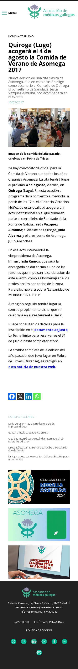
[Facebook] (12, 396)
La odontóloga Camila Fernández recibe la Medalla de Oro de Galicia (37, 449)
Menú (12, 13)
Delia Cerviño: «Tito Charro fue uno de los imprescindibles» (31, 425)
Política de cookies (39, 630)
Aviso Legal (21, 622)
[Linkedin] (28, 396)
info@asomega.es (31, 611)
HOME (12, 36)
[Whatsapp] (37, 396)
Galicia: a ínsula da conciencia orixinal (28, 432)
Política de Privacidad (49, 622)
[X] (20, 396)
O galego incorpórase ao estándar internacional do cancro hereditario (35, 440)
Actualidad (26, 36)
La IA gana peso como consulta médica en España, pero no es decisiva (38, 458)
